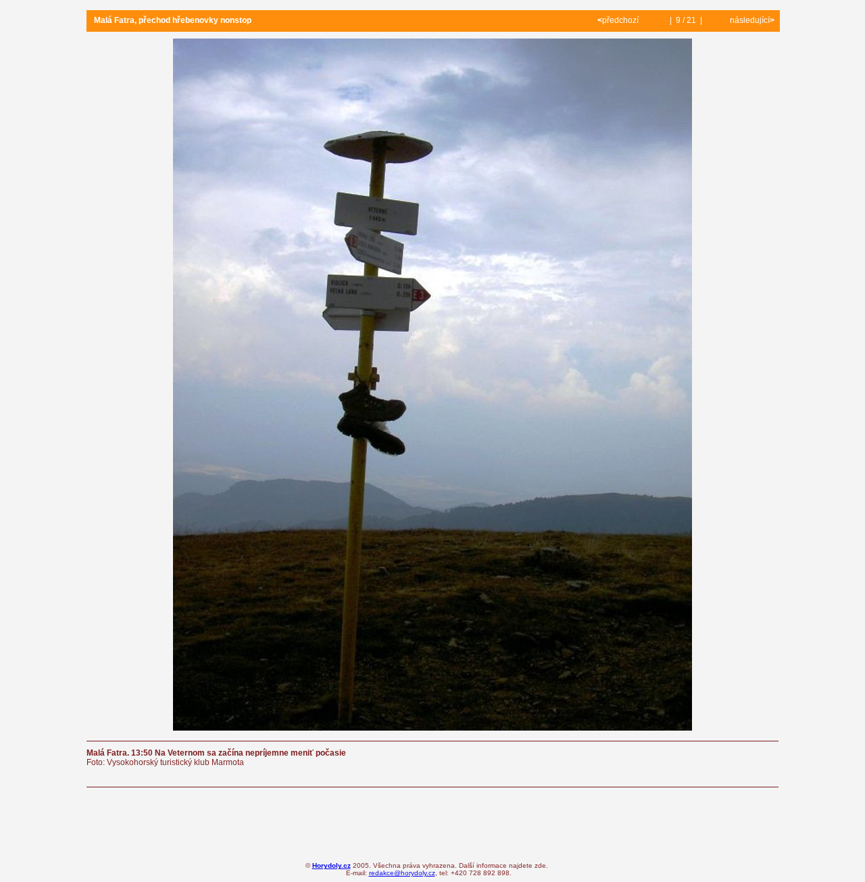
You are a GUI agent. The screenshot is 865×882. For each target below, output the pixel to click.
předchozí (619, 20)
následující (751, 20)
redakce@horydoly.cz (402, 873)
